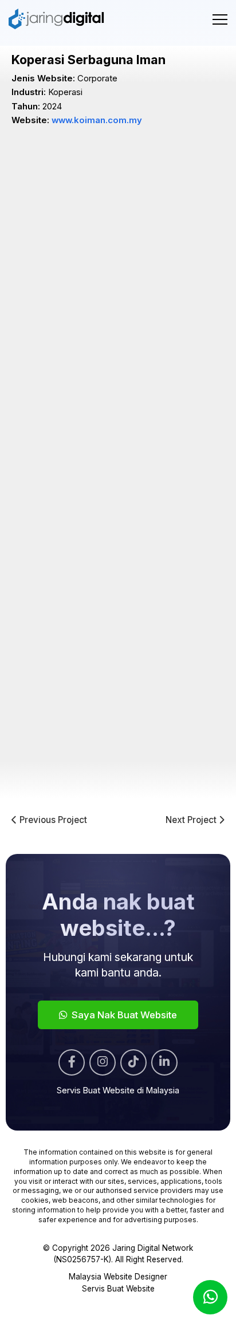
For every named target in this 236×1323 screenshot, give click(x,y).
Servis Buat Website (118, 1288)
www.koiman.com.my (97, 120)
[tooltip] (71, 1062)
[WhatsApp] (210, 1297)
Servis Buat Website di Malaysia (118, 1090)
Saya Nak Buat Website (123, 1015)
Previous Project (52, 820)
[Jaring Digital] (57, 19)
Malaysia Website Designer (118, 1276)
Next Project (192, 820)
